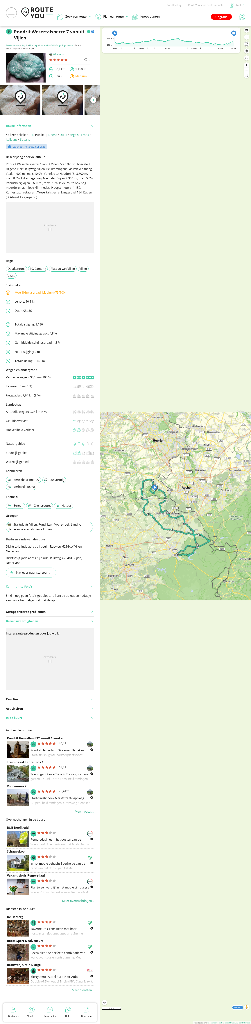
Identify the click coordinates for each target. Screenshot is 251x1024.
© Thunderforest (214, 1022)
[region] (175, 525)
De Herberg (15, 917)
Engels (74, 135)
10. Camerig (38, 269)
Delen (68, 1016)
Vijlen (83, 269)
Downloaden (50, 1016)
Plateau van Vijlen (63, 269)
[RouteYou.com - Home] (37, 12)
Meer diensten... (83, 990)
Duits (63, 135)
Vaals (70, 45)
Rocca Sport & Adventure (25, 941)
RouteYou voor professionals (205, 5)
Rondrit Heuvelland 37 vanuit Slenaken (35, 738)
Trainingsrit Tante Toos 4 (25, 762)
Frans (85, 135)
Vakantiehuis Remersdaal (26, 875)
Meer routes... (84, 811)
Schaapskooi (16, 851)
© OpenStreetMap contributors (236, 1022)
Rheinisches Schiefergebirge (52, 45)
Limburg (33, 45)
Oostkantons (16, 269)
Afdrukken (32, 1016)
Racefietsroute (12, 45)
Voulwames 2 (16, 786)
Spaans (25, 140)
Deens (52, 135)
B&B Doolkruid (18, 828)
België (24, 45)
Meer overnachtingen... (78, 901)
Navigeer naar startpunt (33, 572)
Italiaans (11, 140)
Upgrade (221, 17)
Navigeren (13, 1016)
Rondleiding (174, 5)
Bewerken (86, 1016)
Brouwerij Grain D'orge (24, 965)
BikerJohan (59, 54)
